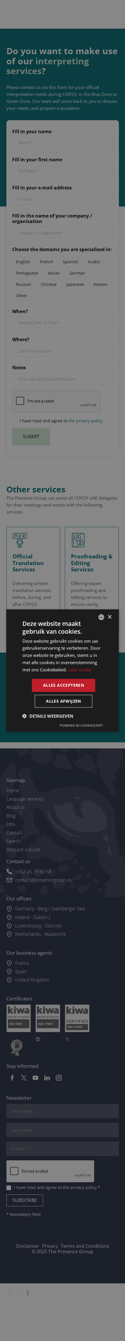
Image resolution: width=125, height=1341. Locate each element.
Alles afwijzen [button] (63, 701)
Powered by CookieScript (81, 725)
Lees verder (79, 670)
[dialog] (62, 670)
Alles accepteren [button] (63, 685)
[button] (47, 716)
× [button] (109, 617)
